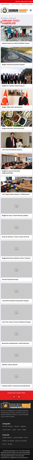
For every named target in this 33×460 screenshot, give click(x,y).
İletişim (10, 444)
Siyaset (16, 426)
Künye (4, 444)
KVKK (26, 437)
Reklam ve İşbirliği (27, 4)
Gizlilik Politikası (5, 4)
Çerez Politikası (15, 4)
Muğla (24, 430)
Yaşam (14, 430)
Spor (19, 430)
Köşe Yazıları (6, 430)
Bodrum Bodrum (7, 426)
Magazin (23, 426)
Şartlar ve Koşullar (21, 441)
